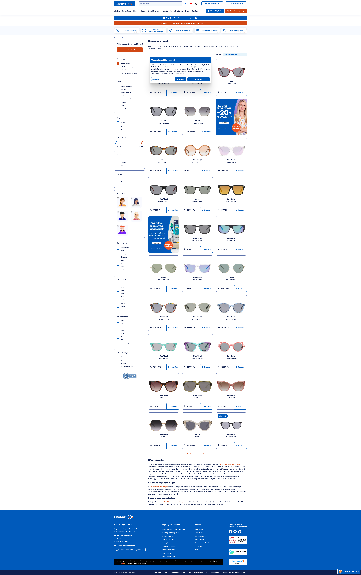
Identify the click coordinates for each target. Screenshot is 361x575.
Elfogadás (198, 79)
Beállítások (155, 79)
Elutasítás (180, 79)
